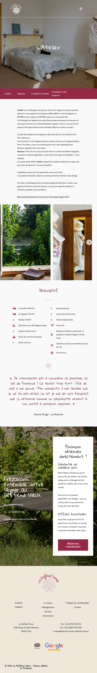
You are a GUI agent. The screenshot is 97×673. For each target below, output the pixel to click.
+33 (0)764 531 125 (73, 624)
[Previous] (8, 242)
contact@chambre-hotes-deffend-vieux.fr (20, 519)
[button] (81, 8)
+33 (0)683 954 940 (73, 627)
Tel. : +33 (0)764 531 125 (13, 505)
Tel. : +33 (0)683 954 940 (14, 512)
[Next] (89, 242)
